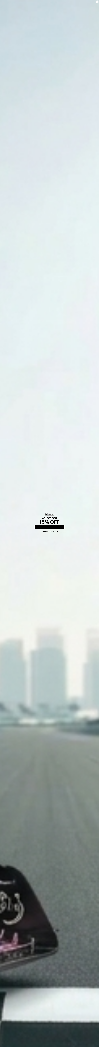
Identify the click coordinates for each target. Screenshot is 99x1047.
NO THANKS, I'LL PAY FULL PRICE (49, 531)
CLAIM (49, 527)
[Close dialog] (97, 2)
